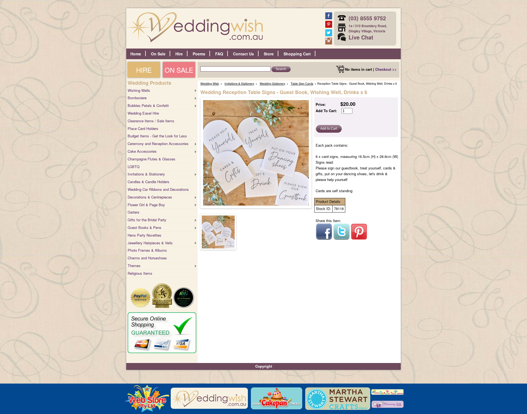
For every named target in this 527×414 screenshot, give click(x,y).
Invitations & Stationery (146, 174)
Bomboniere (137, 97)
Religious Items (140, 273)
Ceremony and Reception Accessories (158, 143)
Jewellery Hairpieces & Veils (150, 242)
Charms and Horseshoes (147, 257)
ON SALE (179, 70)
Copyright (263, 366)
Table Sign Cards (302, 83)
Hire (179, 53)
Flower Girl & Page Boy (146, 204)
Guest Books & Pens (144, 227)
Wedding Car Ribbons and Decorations (158, 189)
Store (269, 53)
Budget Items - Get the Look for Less (157, 135)
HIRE (144, 70)
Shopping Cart (297, 53)
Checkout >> (386, 69)
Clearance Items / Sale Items (151, 120)
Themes (134, 265)
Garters (133, 212)
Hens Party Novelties (144, 235)
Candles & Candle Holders (148, 181)
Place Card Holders (143, 128)
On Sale (158, 53)
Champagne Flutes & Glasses (151, 158)
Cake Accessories (142, 151)
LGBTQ (133, 166)
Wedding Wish (209, 83)
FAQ (219, 53)
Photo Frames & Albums (147, 250)
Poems (199, 53)
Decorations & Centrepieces (150, 197)
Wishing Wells (139, 90)
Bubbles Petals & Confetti (148, 105)
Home (135, 53)
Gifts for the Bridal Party (147, 219)
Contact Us (243, 53)
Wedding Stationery (272, 83)
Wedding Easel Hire (143, 113)
